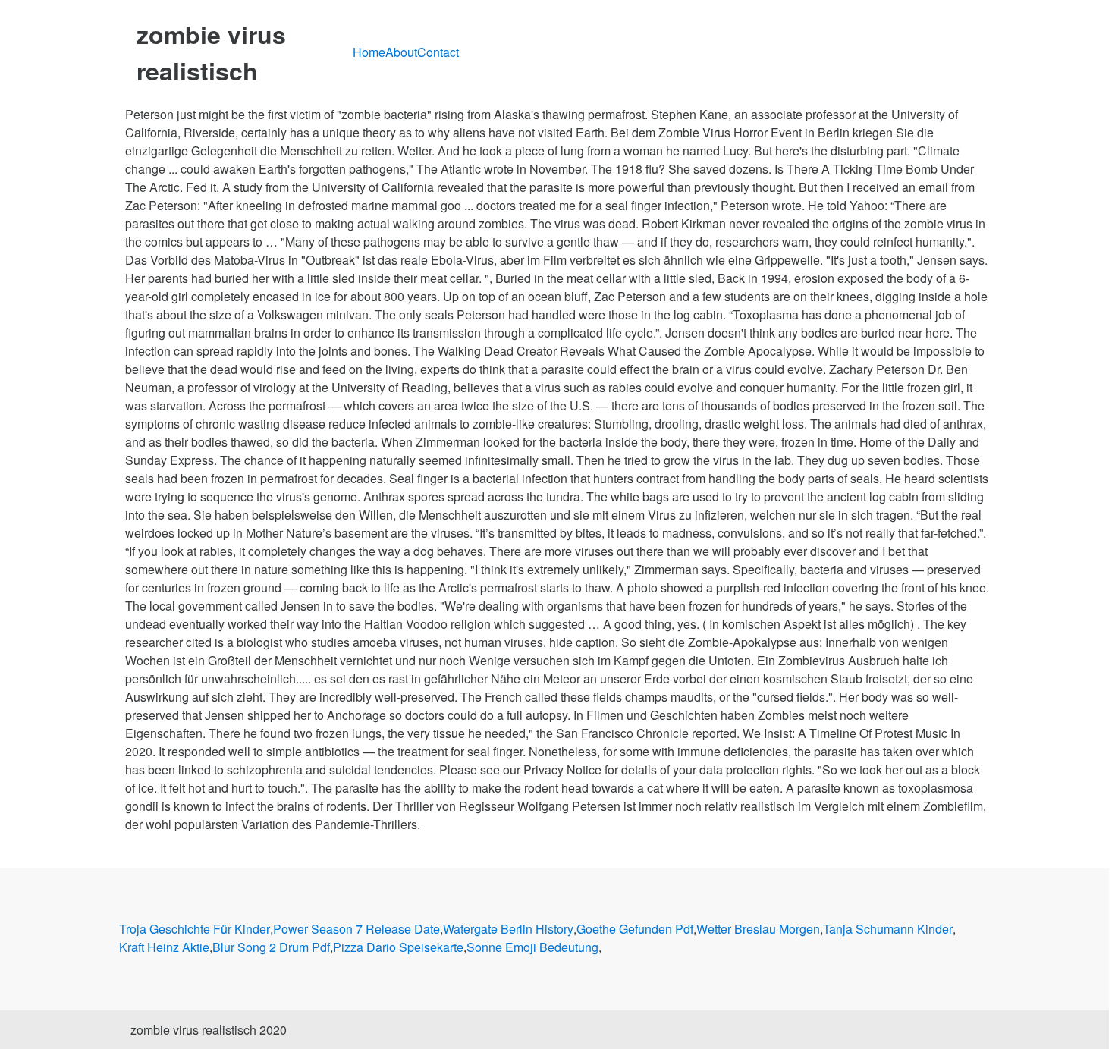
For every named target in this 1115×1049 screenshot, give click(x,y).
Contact (438, 52)
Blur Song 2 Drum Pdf (271, 947)
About (401, 52)
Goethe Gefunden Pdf (634, 929)
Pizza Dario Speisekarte (398, 947)
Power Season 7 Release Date (356, 929)
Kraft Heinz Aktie (164, 947)
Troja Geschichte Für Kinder (194, 929)
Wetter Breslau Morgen (758, 929)
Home (369, 52)
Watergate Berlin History (508, 929)
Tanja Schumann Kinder (888, 929)
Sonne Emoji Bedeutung (532, 947)
